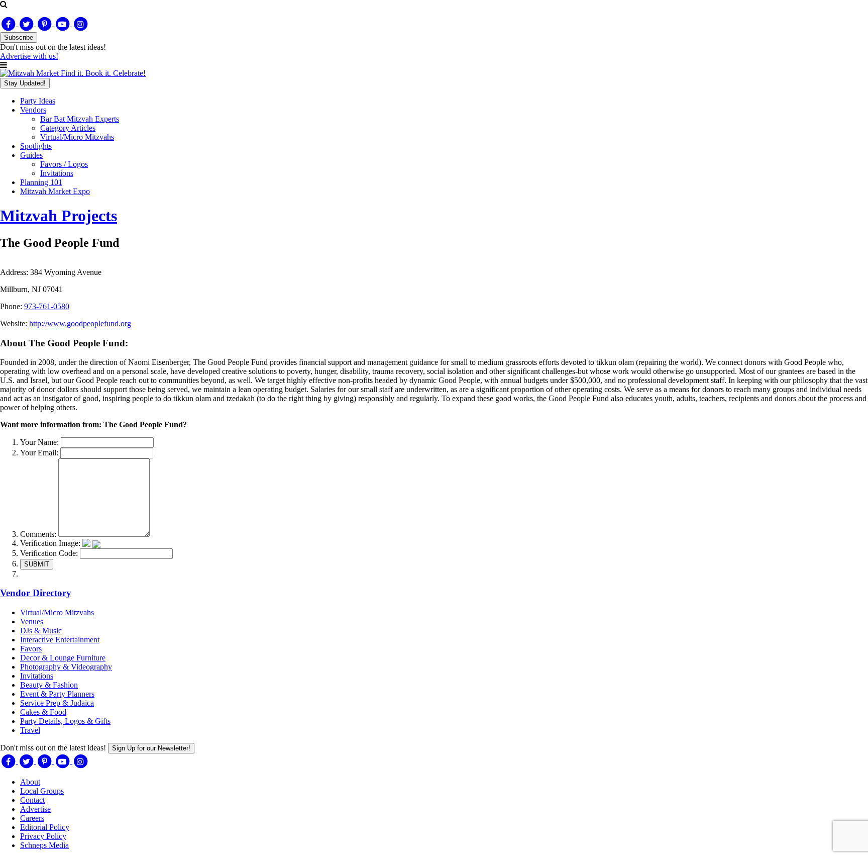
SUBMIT (36, 564)
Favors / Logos (64, 164)
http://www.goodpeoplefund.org (80, 323)
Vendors (33, 110)
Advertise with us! (29, 56)
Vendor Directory (35, 593)
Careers (32, 818)
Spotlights (36, 146)
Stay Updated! (25, 83)
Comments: (38, 534)
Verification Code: (49, 553)
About (30, 782)
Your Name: (39, 442)
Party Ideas (37, 101)
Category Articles (67, 128)
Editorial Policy (44, 827)
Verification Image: (50, 543)
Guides (31, 155)
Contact (32, 800)
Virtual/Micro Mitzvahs (77, 137)
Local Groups (42, 791)
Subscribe (18, 37)
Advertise (35, 809)
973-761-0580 (46, 306)
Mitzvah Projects (58, 216)
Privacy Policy (43, 836)
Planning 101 (41, 182)
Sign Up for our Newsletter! (151, 748)
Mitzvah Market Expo (55, 191)
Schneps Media (44, 845)
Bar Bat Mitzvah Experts (79, 119)
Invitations (56, 173)
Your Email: (39, 452)
